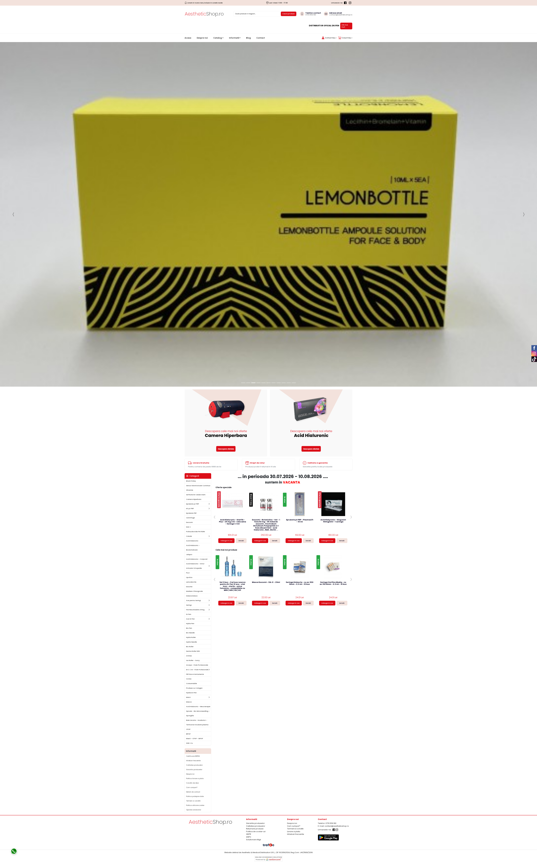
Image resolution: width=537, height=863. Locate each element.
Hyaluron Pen (191, 548)
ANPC (248, 692)
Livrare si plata (293, 686)
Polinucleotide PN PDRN (195, 387)
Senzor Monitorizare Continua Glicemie (198, 343)
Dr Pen (188, 469)
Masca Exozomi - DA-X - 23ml (266, 438)
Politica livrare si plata (195, 634)
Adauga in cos (226, 396)
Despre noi (202, 37)
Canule (189, 391)
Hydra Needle (191, 497)
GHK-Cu (189, 598)
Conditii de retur (192, 638)
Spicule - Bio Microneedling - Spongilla (198, 568)
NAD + (188, 382)
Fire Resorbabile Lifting (195, 465)
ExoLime (189, 442)
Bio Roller (190, 502)
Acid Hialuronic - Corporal (196, 414)
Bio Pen (189, 483)
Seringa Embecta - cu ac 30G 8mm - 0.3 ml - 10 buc (299, 439)
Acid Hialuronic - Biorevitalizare (193, 403)
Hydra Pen (190, 479)
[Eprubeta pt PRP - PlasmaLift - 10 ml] (300, 359)
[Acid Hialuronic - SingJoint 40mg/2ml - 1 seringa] (333, 359)
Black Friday (191, 336)
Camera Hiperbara (193, 354)
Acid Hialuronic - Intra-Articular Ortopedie (195, 421)
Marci (188, 552)
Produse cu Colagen (194, 543)
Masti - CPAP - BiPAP (194, 594)
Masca (189, 557)
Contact (260, 37)
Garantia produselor (194, 625)
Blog (248, 37)
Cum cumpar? (191, 643)
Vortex (188, 534)
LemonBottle (191, 437)
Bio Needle (190, 488)
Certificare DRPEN (193, 611)
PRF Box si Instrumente (195, 529)
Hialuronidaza (191, 451)
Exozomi (189, 377)
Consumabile (191, 539)
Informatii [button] (234, 37)
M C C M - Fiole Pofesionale (197, 525)
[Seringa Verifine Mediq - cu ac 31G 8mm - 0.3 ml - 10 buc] (333, 422)
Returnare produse (254, 684)
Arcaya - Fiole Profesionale (197, 520)
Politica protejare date (195, 651)
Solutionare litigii (253, 695)
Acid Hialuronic (192, 396)
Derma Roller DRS (193, 506)
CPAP (188, 584)
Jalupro (189, 410)
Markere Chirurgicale (194, 446)
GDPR (248, 689)
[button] (329, 37)
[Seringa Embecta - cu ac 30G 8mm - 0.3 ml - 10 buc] (300, 422)
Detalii (241, 396)
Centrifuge (190, 373)
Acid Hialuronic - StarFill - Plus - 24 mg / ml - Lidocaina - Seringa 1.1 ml (232, 377)
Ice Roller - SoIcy (193, 516)
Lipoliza (189, 433)
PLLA (188, 428)
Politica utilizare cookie (195, 660)
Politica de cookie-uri (256, 686)
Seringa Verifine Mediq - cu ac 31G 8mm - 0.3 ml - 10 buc (333, 439)
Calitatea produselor (194, 620)
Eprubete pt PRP (192, 359)
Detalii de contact (193, 647)
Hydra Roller (191, 492)
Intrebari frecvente (193, 616)
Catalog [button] (217, 37)
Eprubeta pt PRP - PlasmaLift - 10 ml (299, 376)
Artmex (189, 511)
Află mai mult (344, 26)
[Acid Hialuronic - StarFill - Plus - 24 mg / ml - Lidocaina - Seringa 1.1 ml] (232, 359)
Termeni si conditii (193, 656)
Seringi (189, 460)
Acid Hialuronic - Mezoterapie (198, 562)
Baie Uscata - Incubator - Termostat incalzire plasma (197, 577)
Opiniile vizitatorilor (193, 665)
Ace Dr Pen (190, 474)
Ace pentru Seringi (193, 456)
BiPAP (188, 589)
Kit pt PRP (190, 364)
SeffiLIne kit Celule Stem (195, 350)
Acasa (189, 37)
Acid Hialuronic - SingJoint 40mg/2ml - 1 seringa (333, 376)
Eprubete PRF (191, 368)
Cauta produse (288, 14)
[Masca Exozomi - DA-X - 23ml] (266, 422)
